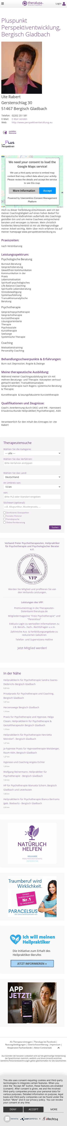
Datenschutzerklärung (38, 1044)
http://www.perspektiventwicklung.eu (32, 122)
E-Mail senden (19, 119)
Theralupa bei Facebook (45, 1041)
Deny (13, 1109)
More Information (24, 190)
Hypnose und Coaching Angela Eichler (24, 762)
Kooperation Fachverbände (19, 1047)
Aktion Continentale (43, 1047)
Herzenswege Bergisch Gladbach (21, 707)
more (53, 1109)
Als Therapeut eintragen (21, 1041)
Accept (47, 190)
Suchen (55, 527)
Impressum (55, 1044)
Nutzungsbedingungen (15, 1044)
